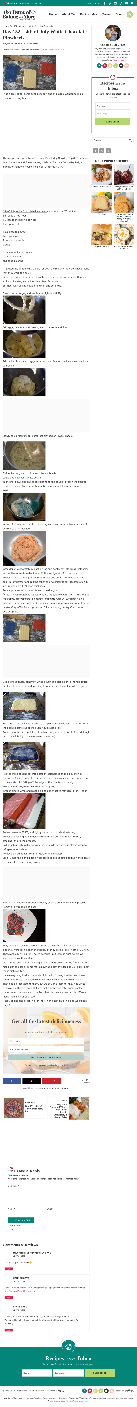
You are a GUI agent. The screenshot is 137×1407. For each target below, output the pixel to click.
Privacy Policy (42, 1391)
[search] (130, 14)
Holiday (66, 1088)
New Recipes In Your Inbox (24, 3)
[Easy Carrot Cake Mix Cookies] (124, 244)
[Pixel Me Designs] (129, 1390)
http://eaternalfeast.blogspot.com (20, 1291)
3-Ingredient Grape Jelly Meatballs (124, 187)
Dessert (56, 1088)
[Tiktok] (121, 3)
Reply (8, 1269)
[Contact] (132, 3)
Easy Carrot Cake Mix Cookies (124, 247)
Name (11, 1209)
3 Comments (32, 44)
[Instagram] (115, 3)
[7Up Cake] (102, 212)
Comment (13, 1186)
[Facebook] (104, 3)
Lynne (16, 1306)
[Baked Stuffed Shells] (102, 184)
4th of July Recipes (41, 1088)
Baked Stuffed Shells (101, 186)
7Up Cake (102, 214)
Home (88, 3)
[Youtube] (126, 3)
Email (50, 1209)
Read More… (118, 60)
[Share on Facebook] (12, 1081)
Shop (119, 14)
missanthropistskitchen (29, 1253)
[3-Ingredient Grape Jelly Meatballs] (124, 184)
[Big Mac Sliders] (102, 244)
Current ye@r (15, 1225)
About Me (68, 14)
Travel (106, 14)
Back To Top (55, 1391)
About (97, 3)
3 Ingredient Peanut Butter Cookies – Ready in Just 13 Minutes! (124, 217)
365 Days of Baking (19, 14)
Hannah (18, 1278)
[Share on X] (31, 1081)
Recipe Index (88, 14)
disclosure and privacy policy (53, 49)
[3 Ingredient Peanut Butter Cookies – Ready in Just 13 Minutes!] (124, 212)
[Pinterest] (110, 3)
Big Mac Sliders (102, 246)
